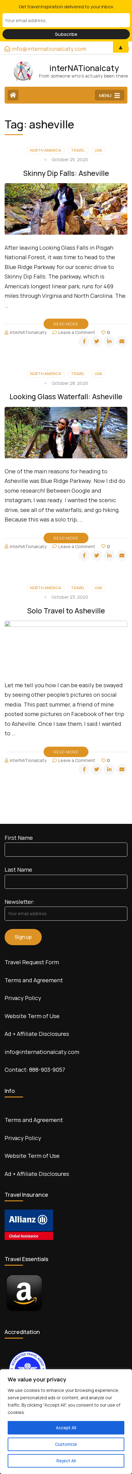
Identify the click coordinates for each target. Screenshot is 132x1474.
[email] (121, 341)
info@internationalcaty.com (42, 1051)
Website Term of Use (32, 1016)
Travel (78, 150)
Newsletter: (20, 901)
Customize (66, 1444)
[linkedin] (109, 341)
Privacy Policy (23, 998)
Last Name (18, 869)
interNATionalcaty (84, 68)
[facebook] (84, 341)
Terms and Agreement (34, 980)
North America (45, 150)
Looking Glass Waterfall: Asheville (66, 396)
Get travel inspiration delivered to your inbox (66, 6)
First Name (19, 837)
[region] (66, 1421)
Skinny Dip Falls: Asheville (66, 173)
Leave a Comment (76, 332)
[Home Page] (13, 95)
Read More (66, 324)
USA (98, 150)
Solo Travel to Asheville (66, 611)
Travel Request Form (32, 962)
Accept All (66, 1427)
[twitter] (96, 341)
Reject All (66, 1461)
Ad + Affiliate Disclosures (37, 1033)
